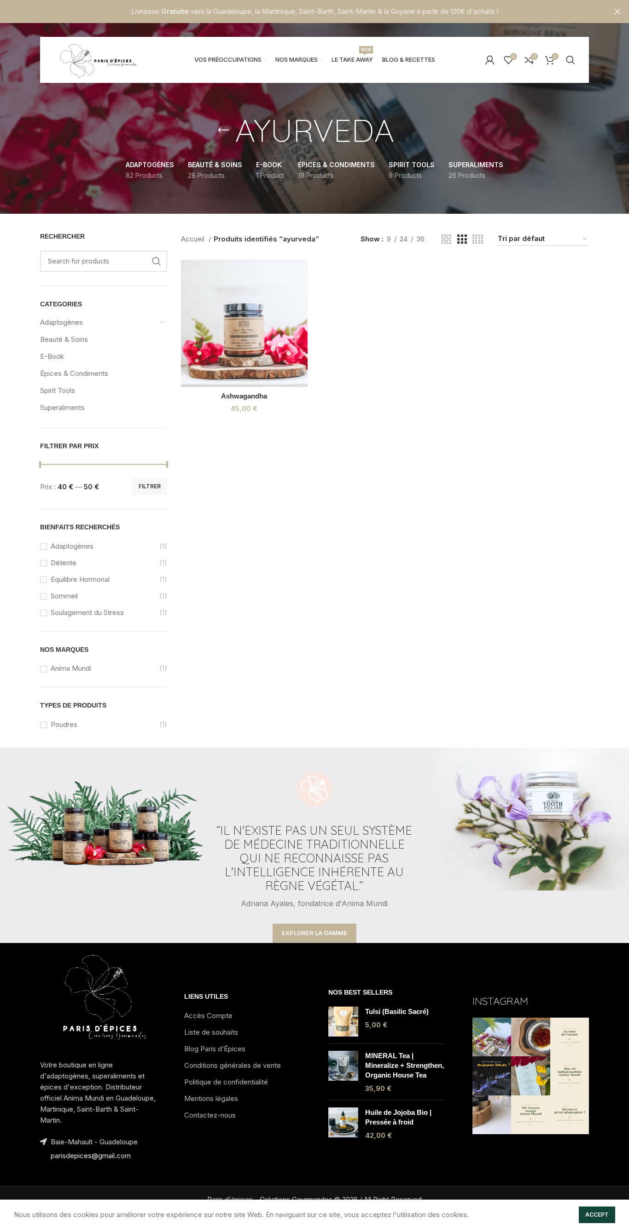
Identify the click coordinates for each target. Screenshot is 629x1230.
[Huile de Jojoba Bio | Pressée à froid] (343, 1123)
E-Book (52, 356)
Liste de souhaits (211, 1032)
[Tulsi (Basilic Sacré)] (343, 1022)
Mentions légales (211, 1098)
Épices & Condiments (74, 373)
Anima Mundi (71, 668)
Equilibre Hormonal (80, 579)
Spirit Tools (57, 390)
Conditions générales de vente (232, 1065)
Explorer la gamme (314, 933)
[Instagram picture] (491, 1037)
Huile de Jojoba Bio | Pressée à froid (398, 1117)
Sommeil (64, 596)
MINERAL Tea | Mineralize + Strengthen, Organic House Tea (404, 1065)
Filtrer (150, 486)
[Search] (570, 60)
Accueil (193, 238)
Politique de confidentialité (226, 1082)
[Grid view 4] (477, 239)
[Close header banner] (617, 11)
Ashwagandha (244, 396)
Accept (597, 1214)
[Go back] (223, 130)
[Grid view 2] (446, 239)
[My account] (490, 60)
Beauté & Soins (64, 339)
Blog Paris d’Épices (214, 1048)
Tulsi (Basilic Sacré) (397, 1011)
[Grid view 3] (461, 239)
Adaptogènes (61, 322)
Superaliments (62, 407)
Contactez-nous (210, 1115)
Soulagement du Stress (87, 612)
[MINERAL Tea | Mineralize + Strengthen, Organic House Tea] (343, 1072)
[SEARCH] (156, 261)
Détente (63, 562)
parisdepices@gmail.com (91, 1155)
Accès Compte (208, 1015)
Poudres (64, 724)
